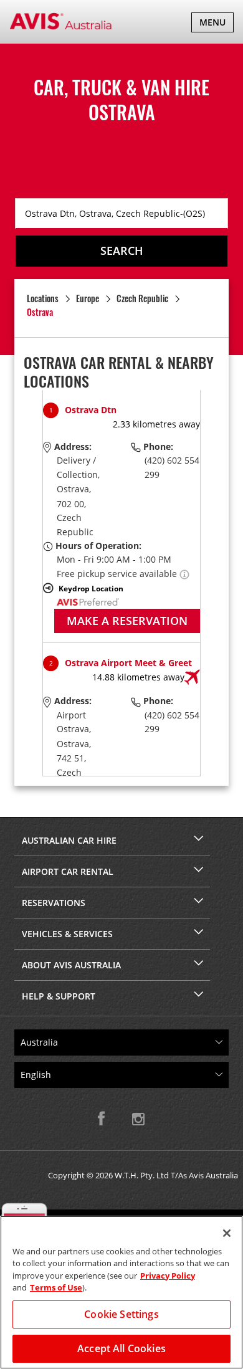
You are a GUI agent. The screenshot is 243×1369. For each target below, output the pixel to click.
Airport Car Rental (67, 871)
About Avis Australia (71, 965)
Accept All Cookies (121, 1348)
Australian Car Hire (69, 840)
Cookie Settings (121, 1314)
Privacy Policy (167, 1275)
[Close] (227, 1233)
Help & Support (58, 996)
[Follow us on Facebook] (104, 1118)
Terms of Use (56, 1287)
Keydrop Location (91, 588)
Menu (216, 24)
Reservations (53, 903)
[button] (184, 574)
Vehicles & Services (67, 934)
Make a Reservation (127, 620)
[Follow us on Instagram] (138, 1118)
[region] (121, 1292)
